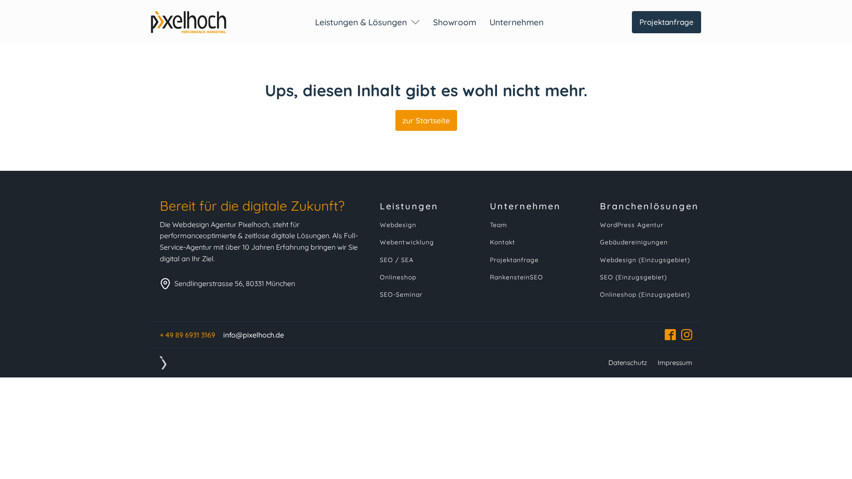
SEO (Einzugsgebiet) (633, 277)
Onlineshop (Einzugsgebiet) (645, 294)
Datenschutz (627, 362)
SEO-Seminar (401, 294)
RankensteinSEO (516, 277)
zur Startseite (426, 120)
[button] (367, 22)
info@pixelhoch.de (253, 334)
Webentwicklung (407, 242)
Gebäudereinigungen (634, 242)
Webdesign (398, 225)
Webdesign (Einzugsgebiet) (645, 260)
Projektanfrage (666, 22)
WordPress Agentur (631, 225)
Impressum (675, 362)
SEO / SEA (397, 260)
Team (498, 225)
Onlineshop (398, 277)
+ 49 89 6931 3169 (187, 334)
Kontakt (502, 242)
